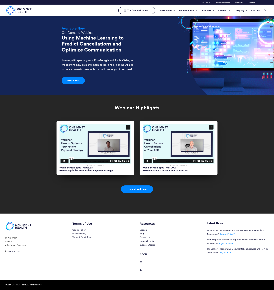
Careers (143, 230)
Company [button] (239, 10)
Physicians (239, 2)
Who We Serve (187, 10)
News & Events (147, 241)
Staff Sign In (205, 2)
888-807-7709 (13, 252)
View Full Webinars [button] (136, 189)
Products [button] (206, 10)
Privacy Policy (79, 234)
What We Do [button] (166, 10)
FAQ (142, 234)
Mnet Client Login (223, 2)
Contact (255, 10)
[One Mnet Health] (18, 10)
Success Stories (147, 245)
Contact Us (145, 237)
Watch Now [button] (73, 80)
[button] (266, 10)
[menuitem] (206, 2)
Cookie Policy (79, 230)
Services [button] (222, 10)
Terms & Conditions (81, 237)
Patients (251, 2)
